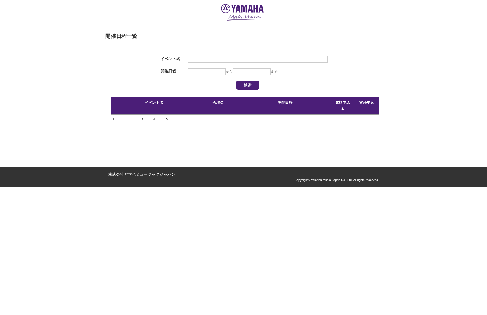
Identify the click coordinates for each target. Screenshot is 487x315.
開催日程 (285, 102)
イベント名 (154, 102)
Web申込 (366, 102)
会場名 (218, 102)
